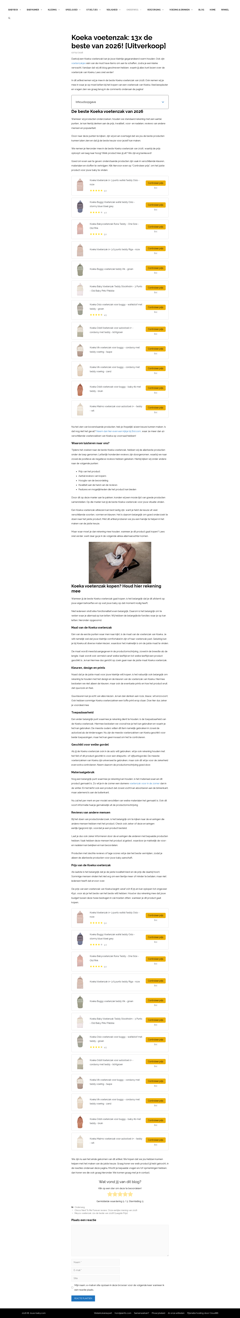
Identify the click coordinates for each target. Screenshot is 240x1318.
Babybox (13, 10)
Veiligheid (112, 10)
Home (213, 10)
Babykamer (33, 10)
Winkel (225, 10)
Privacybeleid (158, 1313)
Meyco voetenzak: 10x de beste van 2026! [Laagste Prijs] (101, 1213)
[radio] (109, 1195)
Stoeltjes (92, 10)
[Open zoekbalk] (9, 18)
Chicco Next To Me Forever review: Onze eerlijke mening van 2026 (106, 1210)
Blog (201, 10)
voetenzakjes (78, 63)
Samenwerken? (141, 1313)
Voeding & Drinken (179, 10)
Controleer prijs (155, 183)
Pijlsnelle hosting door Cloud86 (202, 1313)
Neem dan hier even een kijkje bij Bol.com (118, 431)
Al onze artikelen (176, 1313)
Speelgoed (72, 10)
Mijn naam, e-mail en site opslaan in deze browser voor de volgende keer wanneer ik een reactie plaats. (119, 1287)
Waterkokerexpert (103, 1313)
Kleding (52, 10)
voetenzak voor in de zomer (144, 783)
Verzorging (154, 10)
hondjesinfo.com (123, 1313)
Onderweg (132, 10)
